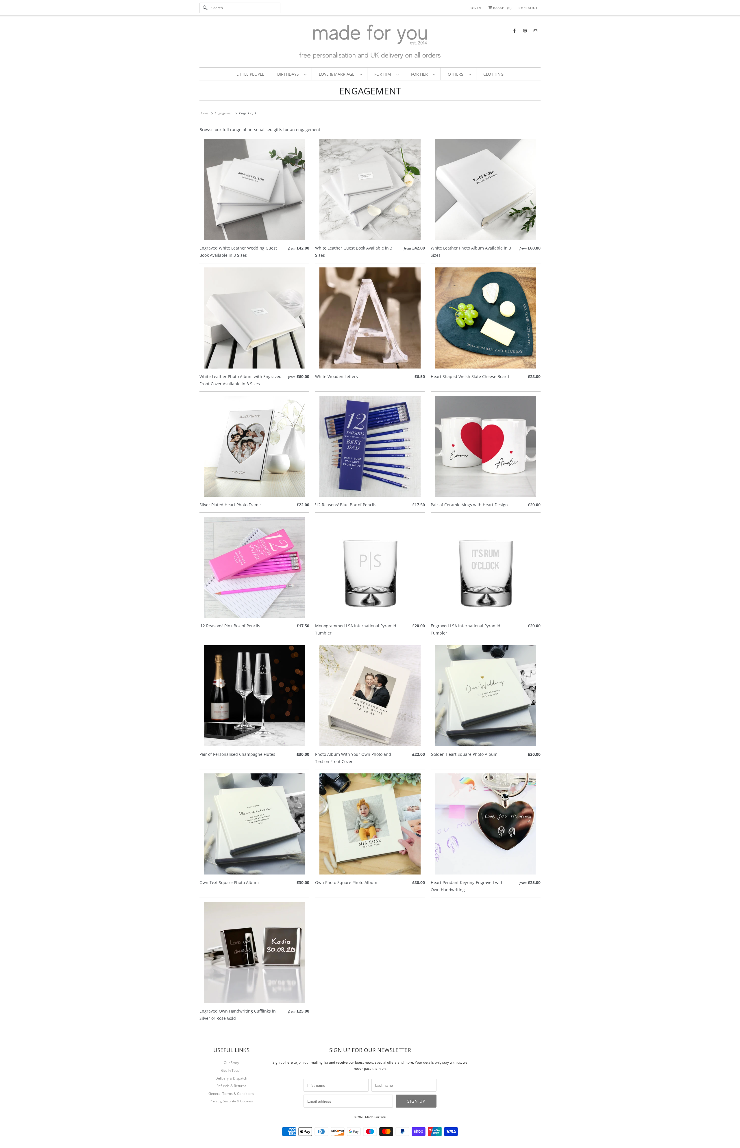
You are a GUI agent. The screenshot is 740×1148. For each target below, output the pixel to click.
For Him (383, 74)
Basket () (502, 7)
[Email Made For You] (535, 30)
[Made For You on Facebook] (514, 30)
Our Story (231, 1062)
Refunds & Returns (231, 1085)
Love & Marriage (338, 74)
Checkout (528, 7)
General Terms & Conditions (231, 1093)
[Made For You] (370, 42)
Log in (475, 7)
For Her (420, 74)
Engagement (370, 91)
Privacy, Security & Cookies (231, 1101)
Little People (250, 74)
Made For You (375, 1117)
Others (457, 74)
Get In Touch (231, 1070)
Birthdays (289, 74)
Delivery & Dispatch (231, 1078)
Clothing (493, 74)
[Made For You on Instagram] (525, 30)
